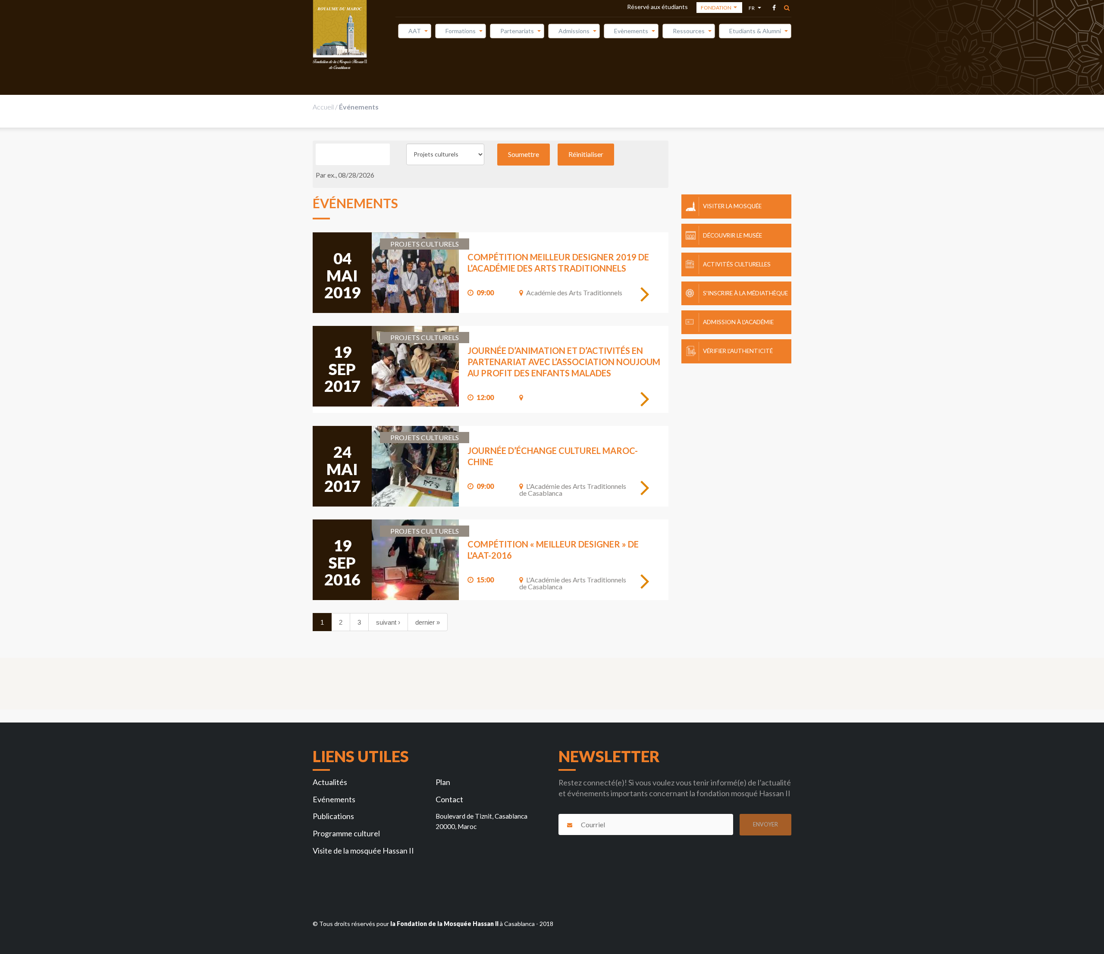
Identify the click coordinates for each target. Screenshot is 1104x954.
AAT (414, 30)
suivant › (388, 622)
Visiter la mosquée (732, 206)
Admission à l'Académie (738, 322)
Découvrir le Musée (732, 235)
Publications (333, 816)
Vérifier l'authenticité (738, 350)
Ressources (689, 30)
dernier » (427, 622)
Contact (449, 799)
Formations (460, 30)
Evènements (631, 30)
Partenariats (517, 30)
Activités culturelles (737, 264)
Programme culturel (346, 833)
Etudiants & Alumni (755, 30)
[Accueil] (340, 34)
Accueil (323, 107)
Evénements (334, 799)
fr (753, 9)
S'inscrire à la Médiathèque (745, 293)
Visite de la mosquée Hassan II (363, 850)
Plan (443, 782)
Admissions (574, 30)
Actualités (330, 782)
